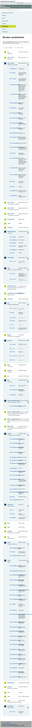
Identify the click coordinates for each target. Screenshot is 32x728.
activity (13, 273)
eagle (13, 513)
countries (14, 78)
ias (8, 376)
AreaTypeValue (15, 570)
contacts (14, 237)
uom (8, 696)
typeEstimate (15, 190)
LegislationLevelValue (15, 460)
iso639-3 (14, 604)
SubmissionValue (15, 676)
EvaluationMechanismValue (15, 585)
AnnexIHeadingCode (15, 406)
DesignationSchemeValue (15, 447)
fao (8, 303)
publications (11, 682)
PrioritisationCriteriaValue (15, 644)
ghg (8, 365)
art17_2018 (10, 213)
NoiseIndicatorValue (15, 627)
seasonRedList (15, 174)
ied (8, 380)
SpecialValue (15, 489)
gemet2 (9, 340)
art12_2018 (10, 63)
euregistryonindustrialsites (12, 293)
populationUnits (15, 137)
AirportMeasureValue (15, 565)
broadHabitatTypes (15, 548)
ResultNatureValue (15, 479)
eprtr (8, 268)
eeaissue (14, 246)
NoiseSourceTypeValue (15, 636)
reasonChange (15, 158)
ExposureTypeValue (15, 595)
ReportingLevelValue (15, 654)
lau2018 (9, 531)
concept (13, 344)
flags (13, 312)
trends (13, 186)
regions (13, 551)
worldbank (10, 706)
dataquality (10, 257)
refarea (13, 320)
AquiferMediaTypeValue (15, 439)
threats (13, 181)
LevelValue (14, 610)
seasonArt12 (15, 167)
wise (8, 700)
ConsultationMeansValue (15, 580)
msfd (8, 542)
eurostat (9, 299)
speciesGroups (15, 555)
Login (20, 3)
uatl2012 (14, 517)
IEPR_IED (10, 426)
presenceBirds (15, 143)
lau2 (8, 527)
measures (14, 108)
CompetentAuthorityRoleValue (15, 575)
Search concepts (20, 47)
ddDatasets (14, 240)
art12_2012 (10, 57)
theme (13, 496)
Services (4, 29)
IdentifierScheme (15, 457)
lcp (8, 537)
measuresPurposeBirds (15, 123)
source (13, 351)
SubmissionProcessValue (15, 671)
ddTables (14, 243)
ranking (13, 153)
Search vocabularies (9, 47)
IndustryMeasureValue (15, 599)
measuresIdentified (15, 113)
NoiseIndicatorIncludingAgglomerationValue (15, 614)
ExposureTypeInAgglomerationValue (15, 590)
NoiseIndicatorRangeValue (15, 622)
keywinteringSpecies (15, 103)
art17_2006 (10, 202)
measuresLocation (15, 118)
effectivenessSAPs (15, 94)
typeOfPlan (14, 195)
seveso (9, 686)
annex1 (13, 385)
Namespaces (5, 31)
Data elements (5, 20)
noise (9, 560)
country (13, 711)
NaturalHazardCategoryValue (15, 471)
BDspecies (14, 68)
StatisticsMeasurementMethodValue (15, 492)
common (10, 227)
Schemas (4, 23)
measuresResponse (15, 128)
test (8, 692)
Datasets (4, 15)
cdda (8, 223)
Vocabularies (5, 26)
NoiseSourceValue (15, 640)
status (13, 252)
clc (12, 510)
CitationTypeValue (15, 443)
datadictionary (11, 231)
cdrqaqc (14, 72)
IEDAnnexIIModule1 (12, 400)
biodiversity (10, 219)
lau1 (8, 523)
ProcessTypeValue (15, 475)
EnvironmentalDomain (15, 452)
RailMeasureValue (15, 649)
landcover (10, 504)
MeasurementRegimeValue (15, 463)
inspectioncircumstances (15, 389)
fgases (9, 335)
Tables (3, 18)
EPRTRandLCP (12, 286)
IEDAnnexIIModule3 (12, 412)
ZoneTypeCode (15, 499)
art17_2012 (10, 208)
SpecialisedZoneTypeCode (15, 485)
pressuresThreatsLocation (15, 147)
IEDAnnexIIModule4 (12, 419)
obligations (14, 249)
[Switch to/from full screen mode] (23, 3)
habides (9, 370)
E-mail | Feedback (6, 723)
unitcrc (13, 328)
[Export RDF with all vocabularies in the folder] (28, 65)
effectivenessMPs (15, 84)
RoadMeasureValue (15, 658)
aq (8, 52)
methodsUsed (15, 133)
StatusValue (14, 667)
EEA (8, 1)
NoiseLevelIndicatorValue (15, 631)
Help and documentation (7, 12)
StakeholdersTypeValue (15, 663)
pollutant (14, 394)
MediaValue (14, 468)
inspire (9, 433)
